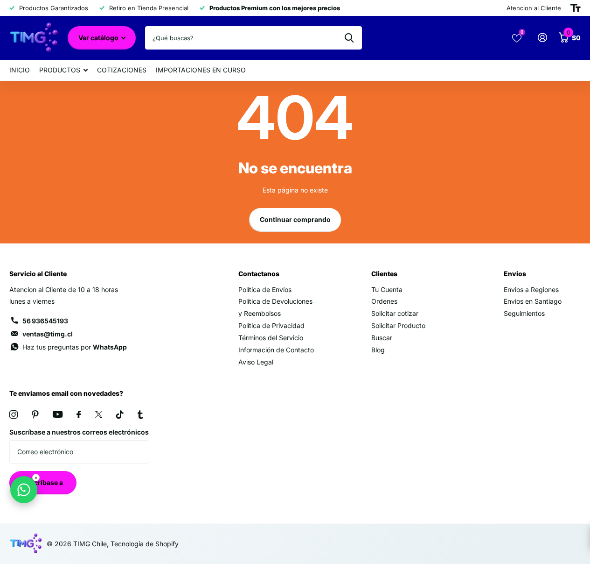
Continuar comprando (295, 219)
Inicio (19, 70)
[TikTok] (120, 414)
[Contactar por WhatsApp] (23, 489)
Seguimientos (524, 313)
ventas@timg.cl (47, 334)
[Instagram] (13, 414)
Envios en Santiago (533, 301)
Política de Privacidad (271, 325)
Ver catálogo (99, 38)
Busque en (349, 38)
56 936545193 (45, 321)
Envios (515, 274)
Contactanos (258, 274)
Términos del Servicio (270, 338)
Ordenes (384, 301)
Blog (378, 350)
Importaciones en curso (201, 70)
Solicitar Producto (398, 325)
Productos (59, 70)
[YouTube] (57, 414)
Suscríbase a (43, 482)
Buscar (381, 338)
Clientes (384, 274)
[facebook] (78, 414)
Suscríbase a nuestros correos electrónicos (79, 432)
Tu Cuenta (387, 289)
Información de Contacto (276, 350)
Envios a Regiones (531, 289)
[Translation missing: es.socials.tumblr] (140, 414)
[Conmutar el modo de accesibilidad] (575, 8)
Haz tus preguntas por (74, 347)
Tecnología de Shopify (145, 544)
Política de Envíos (265, 289)
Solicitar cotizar (394, 313)
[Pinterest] (35, 414)
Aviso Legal (255, 362)
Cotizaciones (121, 70)
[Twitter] (98, 414)
